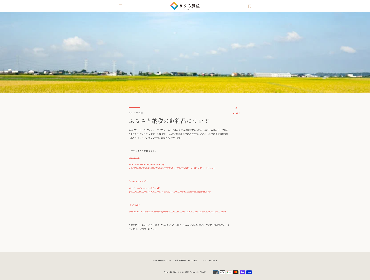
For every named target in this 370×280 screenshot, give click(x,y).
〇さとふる (134, 157)
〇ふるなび (134, 205)
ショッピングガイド (209, 260)
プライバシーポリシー (161, 260)
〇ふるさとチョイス (138, 181)
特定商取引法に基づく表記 (186, 260)
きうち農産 (184, 272)
